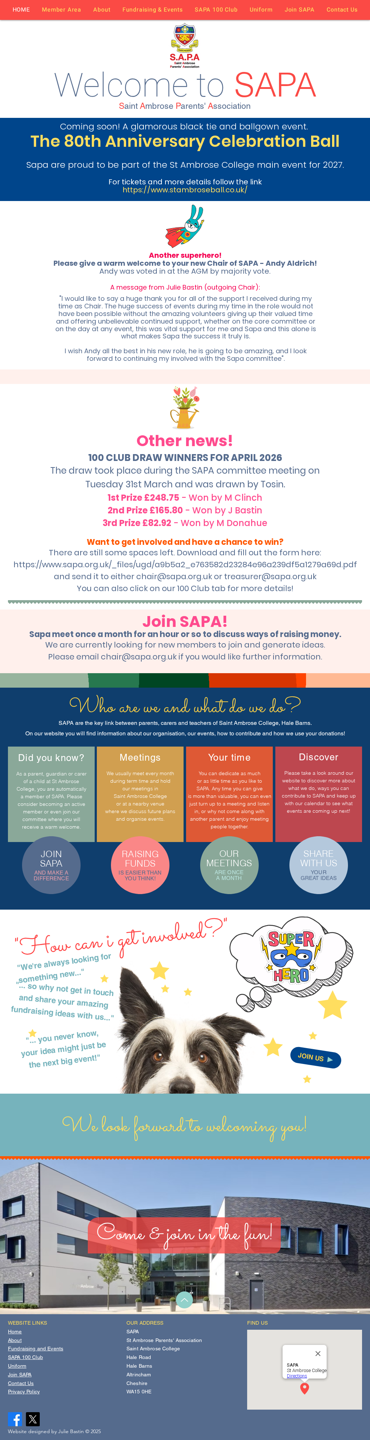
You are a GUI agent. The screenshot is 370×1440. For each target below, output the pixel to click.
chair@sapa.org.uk (174, 576)
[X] (33, 1419)
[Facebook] (15, 1419)
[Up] (184, 1299)
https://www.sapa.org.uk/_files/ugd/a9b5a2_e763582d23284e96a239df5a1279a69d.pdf (185, 564)
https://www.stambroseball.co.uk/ (185, 190)
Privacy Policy (24, 1391)
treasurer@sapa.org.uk (270, 576)
